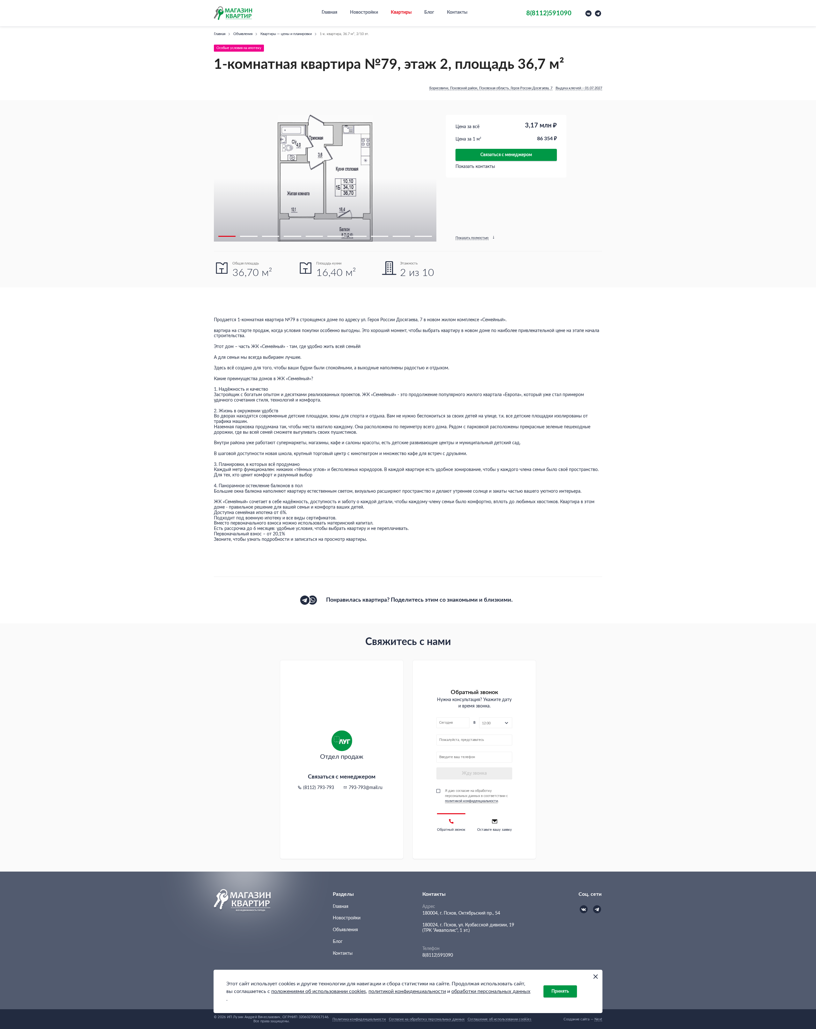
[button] (227, 236)
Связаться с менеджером (506, 155)
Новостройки (364, 12)
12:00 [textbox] (486, 723)
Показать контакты (475, 166)
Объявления (345, 930)
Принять (560, 991)
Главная (329, 12)
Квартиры (401, 12)
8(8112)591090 (437, 955)
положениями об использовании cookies (318, 991)
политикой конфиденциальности (407, 991)
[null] (304, 600)
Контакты (457, 12)
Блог (429, 12)
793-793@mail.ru (365, 788)
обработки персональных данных (490, 991)
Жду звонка (474, 773)
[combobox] (495, 722)
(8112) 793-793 (318, 788)
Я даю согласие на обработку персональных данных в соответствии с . (476, 796)
